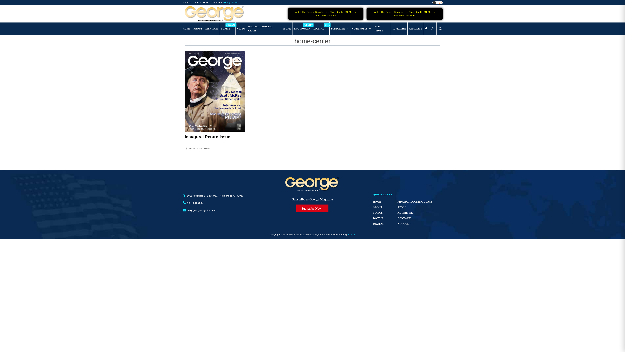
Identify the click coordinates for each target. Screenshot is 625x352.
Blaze (351, 235)
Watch (378, 218)
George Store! (230, 2)
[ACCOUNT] (426, 28)
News (205, 2)
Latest (196, 2)
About (377, 207)
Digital (378, 223)
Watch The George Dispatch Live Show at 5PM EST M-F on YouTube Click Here (325, 14)
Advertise (405, 212)
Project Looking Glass (414, 201)
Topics (378, 212)
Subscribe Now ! (312, 208)
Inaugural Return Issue (207, 136)
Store (401, 207)
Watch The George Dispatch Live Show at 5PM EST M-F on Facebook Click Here (404, 14)
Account (404, 223)
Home (186, 2)
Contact (216, 2)
